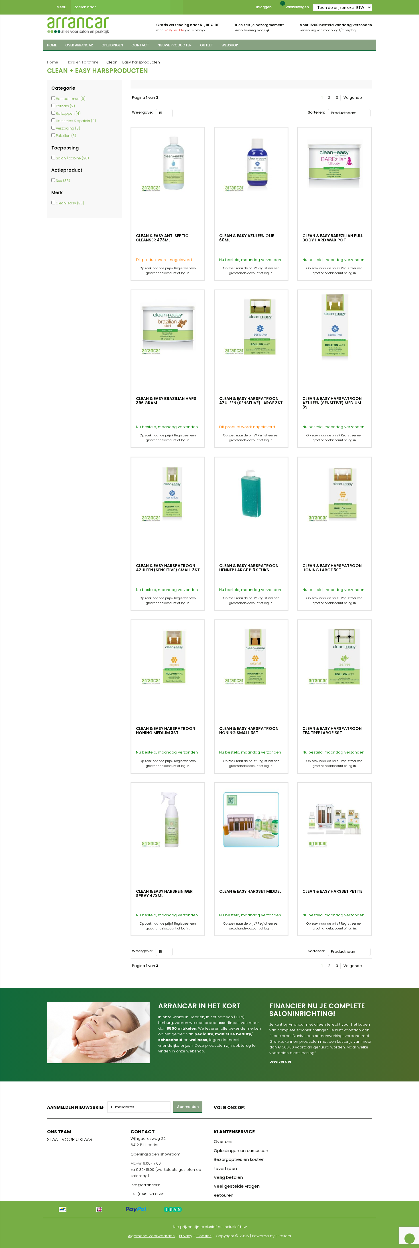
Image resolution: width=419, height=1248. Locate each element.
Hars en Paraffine (82, 62)
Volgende (353, 97)
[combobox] (120, 7)
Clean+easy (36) (70, 203)
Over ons (223, 1141)
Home (52, 62)
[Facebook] (251, 1106)
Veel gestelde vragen (237, 1186)
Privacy (185, 1236)
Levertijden (225, 1168)
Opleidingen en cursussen (241, 1150)
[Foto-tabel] (177, 112)
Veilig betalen (228, 1177)
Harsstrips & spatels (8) (76, 120)
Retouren (223, 1195)
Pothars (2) (65, 106)
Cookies (203, 1236)
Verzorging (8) (68, 128)
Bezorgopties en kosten (239, 1159)
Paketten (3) (66, 135)
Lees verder (280, 1061)
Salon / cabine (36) (72, 158)
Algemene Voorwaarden (151, 1236)
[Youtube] (261, 1106)
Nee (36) (63, 180)
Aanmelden (188, 1106)
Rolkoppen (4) (68, 113)
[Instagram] (271, 1106)
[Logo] (78, 23)
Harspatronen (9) (71, 98)
